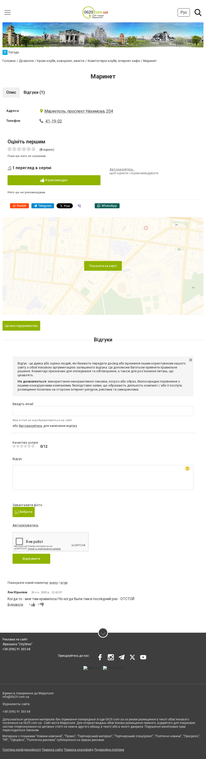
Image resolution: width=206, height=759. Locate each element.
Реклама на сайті (15, 639)
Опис (11, 92)
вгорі (64, 583)
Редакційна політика (109, 749)
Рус (183, 12)
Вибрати (25, 512)
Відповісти (15, 604)
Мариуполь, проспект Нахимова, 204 (78, 111)
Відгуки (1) (34, 92)
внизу (53, 583)
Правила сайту (52, 749)
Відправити (31, 558)
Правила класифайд (78, 749)
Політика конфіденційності (22, 749)
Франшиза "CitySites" (17, 644)
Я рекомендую (56, 180)
